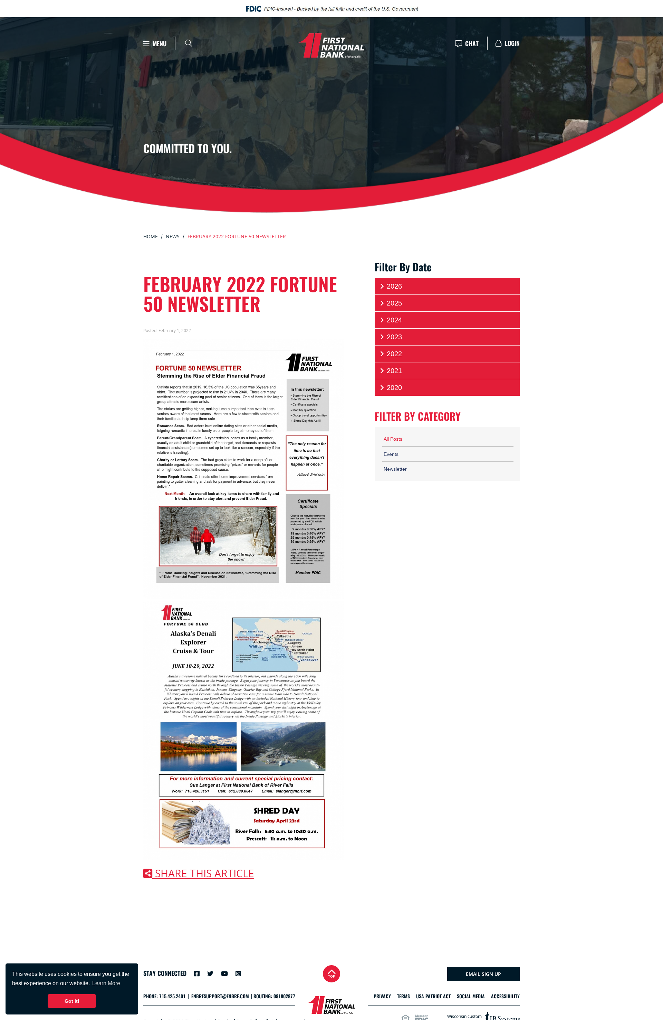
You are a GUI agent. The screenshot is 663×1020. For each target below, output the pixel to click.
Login (511, 43)
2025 (394, 303)
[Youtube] (224, 973)
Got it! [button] (72, 1001)
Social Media (471, 996)
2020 (394, 387)
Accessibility (505, 996)
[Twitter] (210, 973)
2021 (394, 370)
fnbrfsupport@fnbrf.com (220, 996)
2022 (394, 354)
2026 (394, 286)
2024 (394, 320)
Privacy (382, 996)
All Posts (393, 439)
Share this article (203, 873)
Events (391, 454)
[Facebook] (197, 973)
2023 (394, 337)
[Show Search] (188, 43)
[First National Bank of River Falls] (331, 45)
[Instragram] (238, 973)
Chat (471, 43)
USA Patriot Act (433, 996)
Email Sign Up (483, 974)
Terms (403, 996)
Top (331, 976)
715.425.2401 (172, 996)
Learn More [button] (106, 983)
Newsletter (395, 469)
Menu (158, 43)
